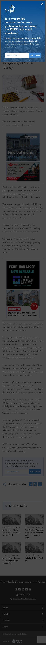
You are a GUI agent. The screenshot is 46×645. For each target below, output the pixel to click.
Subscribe (35, 55)
